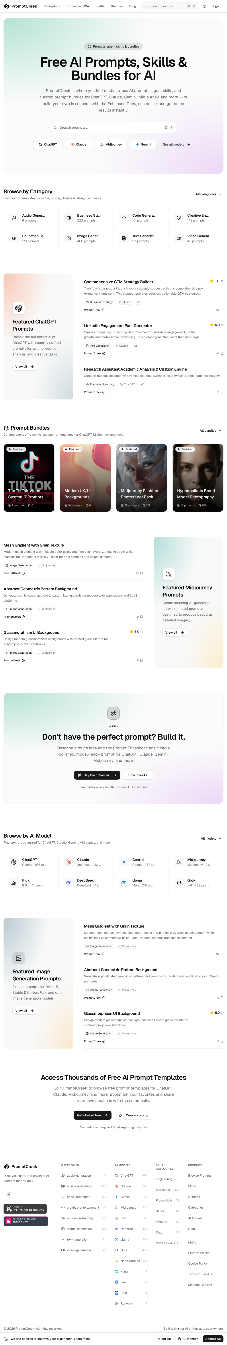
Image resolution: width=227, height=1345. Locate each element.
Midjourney (114, 144)
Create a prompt (138, 1115)
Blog (132, 6)
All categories (206, 194)
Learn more (82, 1339)
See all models (173, 144)
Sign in (217, 6)
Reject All (164, 1339)
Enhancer (78, 6)
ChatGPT (50, 144)
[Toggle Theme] (204, 6)
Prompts (50, 6)
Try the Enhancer (97, 775)
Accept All (213, 1339)
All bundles (208, 431)
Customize (190, 1339)
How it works (138, 775)
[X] (8, 1194)
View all (21, 367)
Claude (81, 144)
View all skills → (167, 1243)
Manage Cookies (200, 1285)
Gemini (146, 144)
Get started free (89, 1115)
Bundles (117, 6)
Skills (100, 6)
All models (208, 838)
